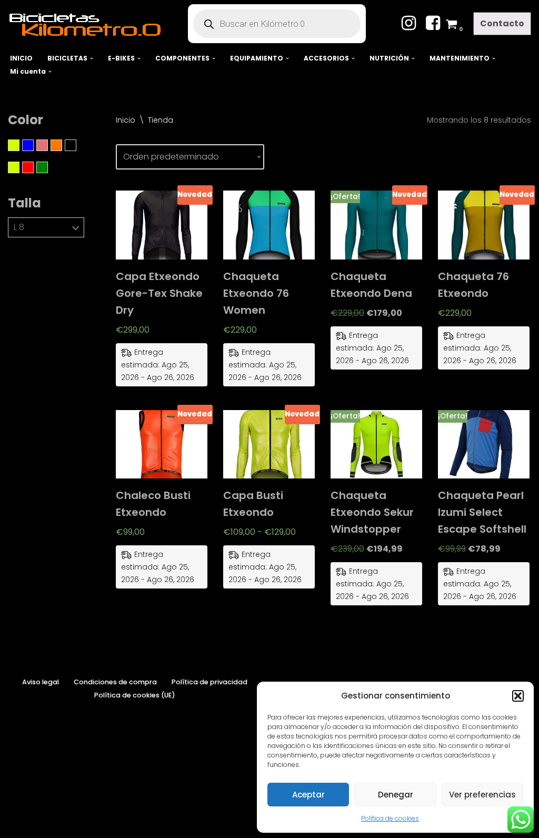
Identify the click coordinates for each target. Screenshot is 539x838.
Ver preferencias (482, 794)
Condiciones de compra (115, 681)
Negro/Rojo (33, 167)
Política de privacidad (209, 681)
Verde (47, 167)
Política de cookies (390, 818)
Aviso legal (40, 681)
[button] (518, 696)
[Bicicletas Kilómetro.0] (90, 24)
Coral (47, 145)
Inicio (125, 120)
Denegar (395, 794)
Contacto (502, 23)
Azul (33, 145)
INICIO (21, 58)
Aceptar (308, 794)
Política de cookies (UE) (134, 695)
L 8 (19, 227)
